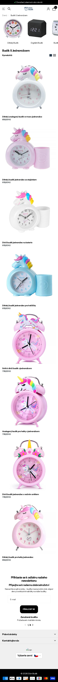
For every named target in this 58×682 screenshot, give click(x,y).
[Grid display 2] (54, 55)
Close (29, 634)
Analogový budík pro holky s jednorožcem (21, 431)
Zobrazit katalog (3, 9)
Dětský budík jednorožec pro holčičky (19, 305)
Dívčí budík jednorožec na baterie (17, 242)
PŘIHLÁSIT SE (29, 609)
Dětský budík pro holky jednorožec (17, 557)
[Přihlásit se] (48, 8)
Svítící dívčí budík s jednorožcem (17, 368)
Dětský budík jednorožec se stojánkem (19, 180)
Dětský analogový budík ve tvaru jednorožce (22, 117)
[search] (9, 9)
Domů (4, 15)
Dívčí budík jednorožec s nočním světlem (20, 494)
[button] (25, 625)
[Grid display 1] (50, 55)
